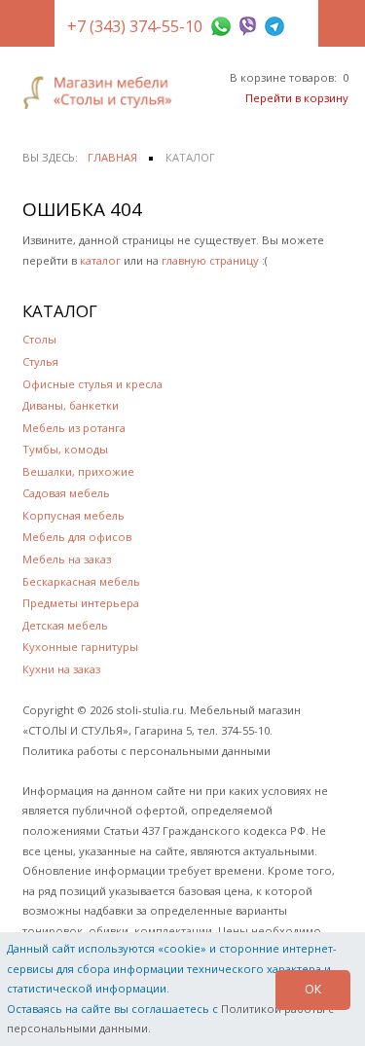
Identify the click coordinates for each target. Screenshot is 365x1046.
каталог (100, 260)
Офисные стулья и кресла (92, 384)
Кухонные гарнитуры (80, 646)
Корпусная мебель (73, 515)
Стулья (40, 361)
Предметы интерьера (80, 602)
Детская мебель (65, 625)
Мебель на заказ (66, 559)
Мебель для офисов (76, 536)
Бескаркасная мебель (81, 581)
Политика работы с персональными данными (146, 750)
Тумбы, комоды (65, 449)
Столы (39, 339)
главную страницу (210, 260)
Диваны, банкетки (70, 405)
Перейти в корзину (296, 97)
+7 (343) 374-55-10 (134, 26)
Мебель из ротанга (74, 427)
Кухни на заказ (61, 669)
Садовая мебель (66, 493)
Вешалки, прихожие (78, 471)
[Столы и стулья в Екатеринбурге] (102, 92)
